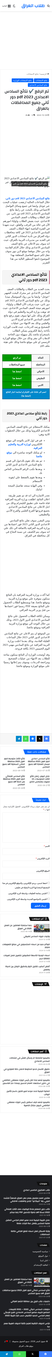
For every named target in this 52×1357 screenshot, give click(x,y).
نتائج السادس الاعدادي (38, 85)
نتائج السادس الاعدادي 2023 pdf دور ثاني (28, 198)
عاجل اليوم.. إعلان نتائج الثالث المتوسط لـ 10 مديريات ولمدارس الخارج (40, 779)
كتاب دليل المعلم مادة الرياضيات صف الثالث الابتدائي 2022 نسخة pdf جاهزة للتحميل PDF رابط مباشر (27, 1210)
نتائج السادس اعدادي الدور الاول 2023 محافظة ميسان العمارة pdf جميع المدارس (39, 763)
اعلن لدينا (44, 1260)
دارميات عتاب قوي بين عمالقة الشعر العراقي (30, 1301)
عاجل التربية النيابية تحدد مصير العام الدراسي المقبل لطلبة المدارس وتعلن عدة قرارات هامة (28, 1221)
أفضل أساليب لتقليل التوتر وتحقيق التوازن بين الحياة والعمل (27, 968)
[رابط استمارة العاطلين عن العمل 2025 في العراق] (42, 928)
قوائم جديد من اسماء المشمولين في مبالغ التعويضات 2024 (26, 946)
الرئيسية (43, 74)
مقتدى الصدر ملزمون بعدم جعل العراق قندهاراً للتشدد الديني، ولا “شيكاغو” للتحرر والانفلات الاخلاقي (26, 1199)
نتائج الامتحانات (32, 74)
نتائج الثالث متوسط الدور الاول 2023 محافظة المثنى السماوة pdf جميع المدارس (13, 763)
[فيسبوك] (46, 739)
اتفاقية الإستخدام (41, 1265)
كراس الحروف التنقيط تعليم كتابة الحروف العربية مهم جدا (27, 1325)
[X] (39, 739)
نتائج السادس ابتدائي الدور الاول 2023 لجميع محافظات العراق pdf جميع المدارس (26, 1291)
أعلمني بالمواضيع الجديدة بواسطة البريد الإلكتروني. (27, 899)
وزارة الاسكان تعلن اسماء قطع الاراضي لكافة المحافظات (30, 1232)
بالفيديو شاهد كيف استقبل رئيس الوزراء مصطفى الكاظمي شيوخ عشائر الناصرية (28, 1103)
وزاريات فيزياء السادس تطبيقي (37, 936)
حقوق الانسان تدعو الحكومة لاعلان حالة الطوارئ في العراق (27, 1070)
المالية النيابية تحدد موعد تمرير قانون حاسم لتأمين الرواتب (28, 1092)
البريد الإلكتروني (43, 858)
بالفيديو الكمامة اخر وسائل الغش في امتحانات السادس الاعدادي (29, 1059)
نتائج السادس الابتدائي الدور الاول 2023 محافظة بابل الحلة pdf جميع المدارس (14, 780)
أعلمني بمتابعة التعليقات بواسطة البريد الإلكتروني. (27, 893)
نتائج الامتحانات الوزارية (22, 80)
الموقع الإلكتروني (43, 871)
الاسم (47, 846)
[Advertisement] (26, 40)
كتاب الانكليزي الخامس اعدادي (36, 1190)
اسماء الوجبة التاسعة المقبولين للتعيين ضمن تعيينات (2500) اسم (26, 957)
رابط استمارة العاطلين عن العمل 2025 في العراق (18, 926)
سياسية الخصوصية (40, 1251)
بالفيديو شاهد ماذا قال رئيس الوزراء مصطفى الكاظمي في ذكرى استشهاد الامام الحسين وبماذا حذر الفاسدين (26, 1081)
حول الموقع (43, 1256)
